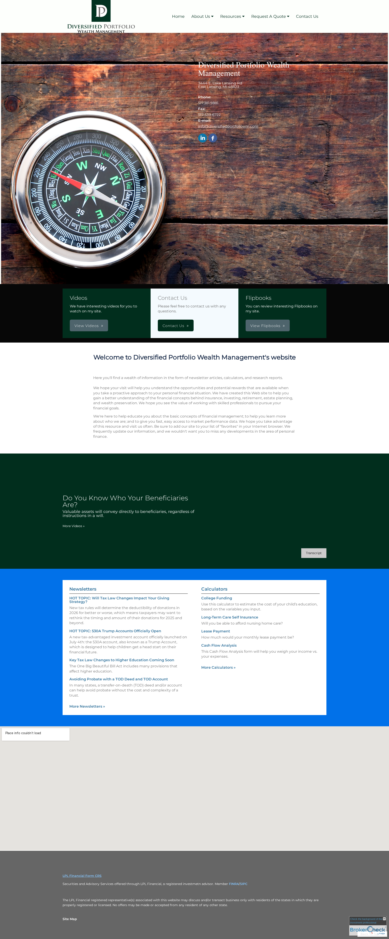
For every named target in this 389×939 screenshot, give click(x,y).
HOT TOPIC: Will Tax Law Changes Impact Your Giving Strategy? (119, 600)
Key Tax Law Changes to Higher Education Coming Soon (121, 660)
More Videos (74, 526)
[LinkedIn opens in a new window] (202, 138)
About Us (200, 16)
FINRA (234, 884)
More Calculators (218, 667)
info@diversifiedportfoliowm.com (228, 126)
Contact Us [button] (173, 326)
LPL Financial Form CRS (82, 876)
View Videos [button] (87, 326)
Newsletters (82, 589)
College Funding (216, 598)
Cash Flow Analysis (219, 645)
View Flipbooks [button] (265, 326)
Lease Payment (215, 631)
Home (178, 16)
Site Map (70, 919)
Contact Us (307, 16)
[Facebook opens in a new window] (212, 138)
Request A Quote (268, 16)
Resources (230, 16)
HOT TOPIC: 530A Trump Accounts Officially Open (115, 631)
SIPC (243, 884)
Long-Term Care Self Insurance (229, 617)
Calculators (214, 589)
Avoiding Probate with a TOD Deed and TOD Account (118, 679)
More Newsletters (87, 706)
